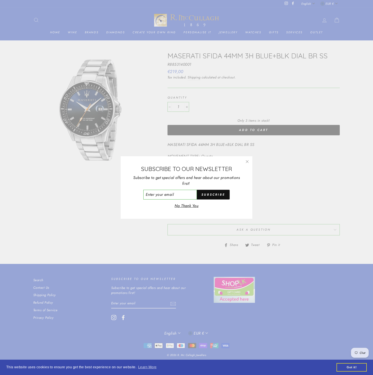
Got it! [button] (352, 367)
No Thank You (186, 206)
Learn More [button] (147, 367)
